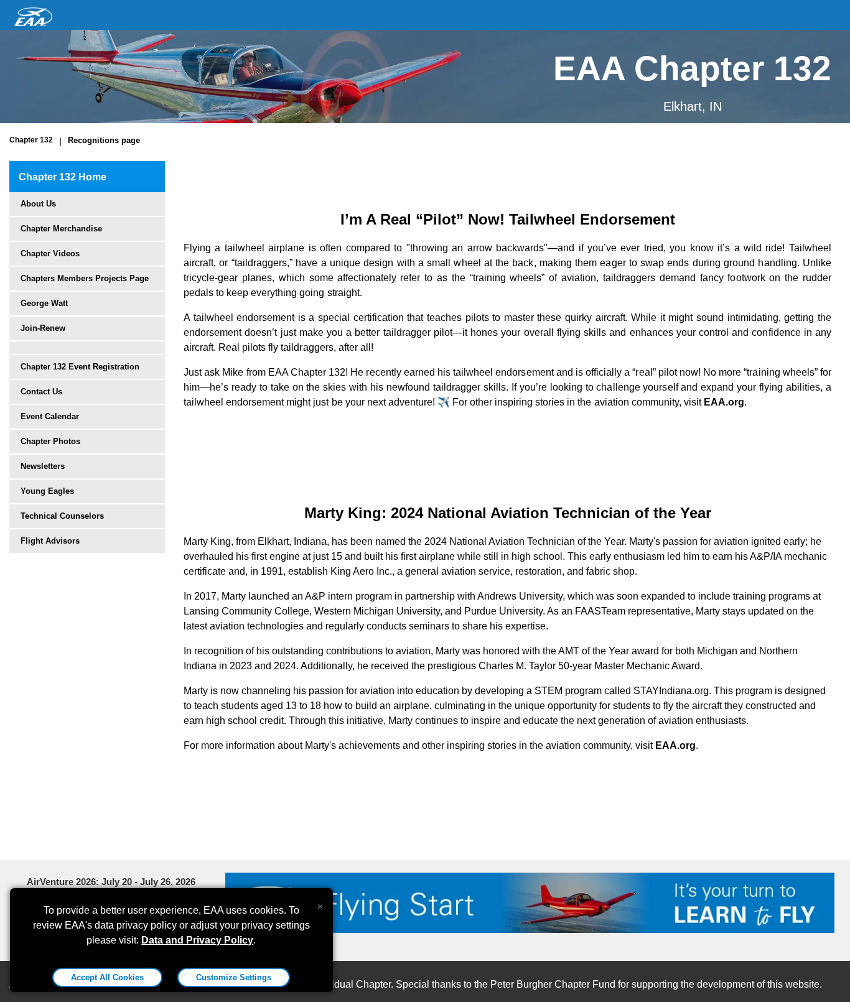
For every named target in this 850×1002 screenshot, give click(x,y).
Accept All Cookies (107, 977)
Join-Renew (43, 328)
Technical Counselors (62, 516)
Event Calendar (50, 416)
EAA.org (724, 402)
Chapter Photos (50, 441)
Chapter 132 (31, 140)
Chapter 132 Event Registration (80, 366)
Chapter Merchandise (61, 228)
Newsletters (43, 466)
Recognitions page (104, 140)
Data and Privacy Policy (197, 940)
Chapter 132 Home (62, 177)
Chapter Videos (50, 253)
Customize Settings (233, 977)
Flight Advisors (50, 540)
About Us (38, 203)
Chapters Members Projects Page (85, 278)
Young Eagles (47, 491)
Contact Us (41, 391)
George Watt (44, 303)
